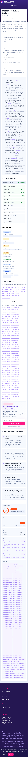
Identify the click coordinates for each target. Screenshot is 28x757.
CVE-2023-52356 (6, 329)
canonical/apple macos (7, 677)
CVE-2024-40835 (15, 359)
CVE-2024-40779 (15, 374)
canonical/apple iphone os (18, 675)
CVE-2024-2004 (5, 320)
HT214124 (16, 287)
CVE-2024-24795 (6, 310)
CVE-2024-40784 (15, 331)
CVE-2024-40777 (6, 331)
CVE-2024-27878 (15, 316)
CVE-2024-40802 (15, 342)
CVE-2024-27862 (15, 357)
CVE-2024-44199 (6, 396)
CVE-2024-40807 (15, 362)
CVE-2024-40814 (6, 314)
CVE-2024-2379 (14, 320)
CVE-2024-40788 (6, 336)
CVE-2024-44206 (6, 390)
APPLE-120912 (15, 293)
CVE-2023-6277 (14, 327)
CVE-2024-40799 (6, 318)
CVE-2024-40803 (15, 336)
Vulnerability (4, 5)
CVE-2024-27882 (15, 344)
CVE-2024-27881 (15, 353)
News (3, 694)
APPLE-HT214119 (20, 291)
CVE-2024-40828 (15, 370)
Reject (4, 754)
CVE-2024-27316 (15, 310)
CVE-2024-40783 (6, 312)
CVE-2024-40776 (15, 372)
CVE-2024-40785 (15, 377)
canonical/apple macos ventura (9, 673)
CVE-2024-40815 (15, 325)
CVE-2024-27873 (15, 318)
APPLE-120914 (5, 291)
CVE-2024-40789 (6, 379)
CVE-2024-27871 (6, 353)
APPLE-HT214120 (6, 293)
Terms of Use (5, 699)
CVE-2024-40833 (6, 359)
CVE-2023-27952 (15, 349)
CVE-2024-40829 (6, 383)
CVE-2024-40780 (6, 377)
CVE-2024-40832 (15, 338)
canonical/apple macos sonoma (9, 669)
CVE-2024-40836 (6, 362)
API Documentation (7, 710)
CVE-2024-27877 (6, 316)
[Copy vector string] (24, 512)
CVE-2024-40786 (6, 385)
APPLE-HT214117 (6, 298)
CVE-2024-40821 (6, 355)
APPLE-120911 (21, 289)
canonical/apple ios (20, 673)
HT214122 (10, 287)
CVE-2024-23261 (15, 385)
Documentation (6, 707)
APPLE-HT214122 (6, 296)
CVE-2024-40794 (6, 381)
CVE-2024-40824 (15, 351)
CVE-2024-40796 (6, 340)
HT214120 (22, 287)
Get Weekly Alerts (14, 423)
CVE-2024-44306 (15, 392)
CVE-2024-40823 (6, 344)
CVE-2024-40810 (15, 396)
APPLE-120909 (13, 289)
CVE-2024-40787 (15, 366)
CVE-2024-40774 (15, 312)
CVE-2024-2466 (14, 323)
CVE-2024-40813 (15, 381)
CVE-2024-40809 (15, 364)
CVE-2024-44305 (6, 398)
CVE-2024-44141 (15, 394)
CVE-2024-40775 (15, 314)
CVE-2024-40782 (6, 374)
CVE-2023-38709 (15, 307)
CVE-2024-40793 (6, 368)
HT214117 (12, 291)
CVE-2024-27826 (15, 383)
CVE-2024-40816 (15, 333)
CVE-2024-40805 (6, 338)
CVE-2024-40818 (15, 368)
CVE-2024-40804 (6, 307)
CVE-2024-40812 (6, 366)
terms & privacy (21, 751)
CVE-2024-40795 (6, 327)
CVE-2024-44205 (6, 392)
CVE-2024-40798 (15, 355)
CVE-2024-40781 (6, 342)
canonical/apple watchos (8, 671)
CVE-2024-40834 (6, 364)
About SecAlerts (6, 691)
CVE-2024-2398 (5, 323)
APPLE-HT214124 (15, 296)
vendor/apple (21, 667)
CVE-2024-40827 (6, 325)
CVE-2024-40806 (15, 329)
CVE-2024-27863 (6, 333)
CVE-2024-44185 (15, 387)
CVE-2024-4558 (14, 379)
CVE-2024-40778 (15, 346)
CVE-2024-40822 (6, 370)
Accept (10, 754)
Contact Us (5, 696)
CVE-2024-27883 (6, 346)
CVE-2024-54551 (6, 387)
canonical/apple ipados (7, 675)
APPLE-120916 (5, 289)
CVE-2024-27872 (6, 357)
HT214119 (4, 287)
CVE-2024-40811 (6, 372)
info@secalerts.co (6, 724)
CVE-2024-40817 (6, 351)
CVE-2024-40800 (6, 349)
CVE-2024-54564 (15, 390)
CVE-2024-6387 (14, 340)
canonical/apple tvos (21, 669)
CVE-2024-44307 (6, 394)
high (22, 523)
